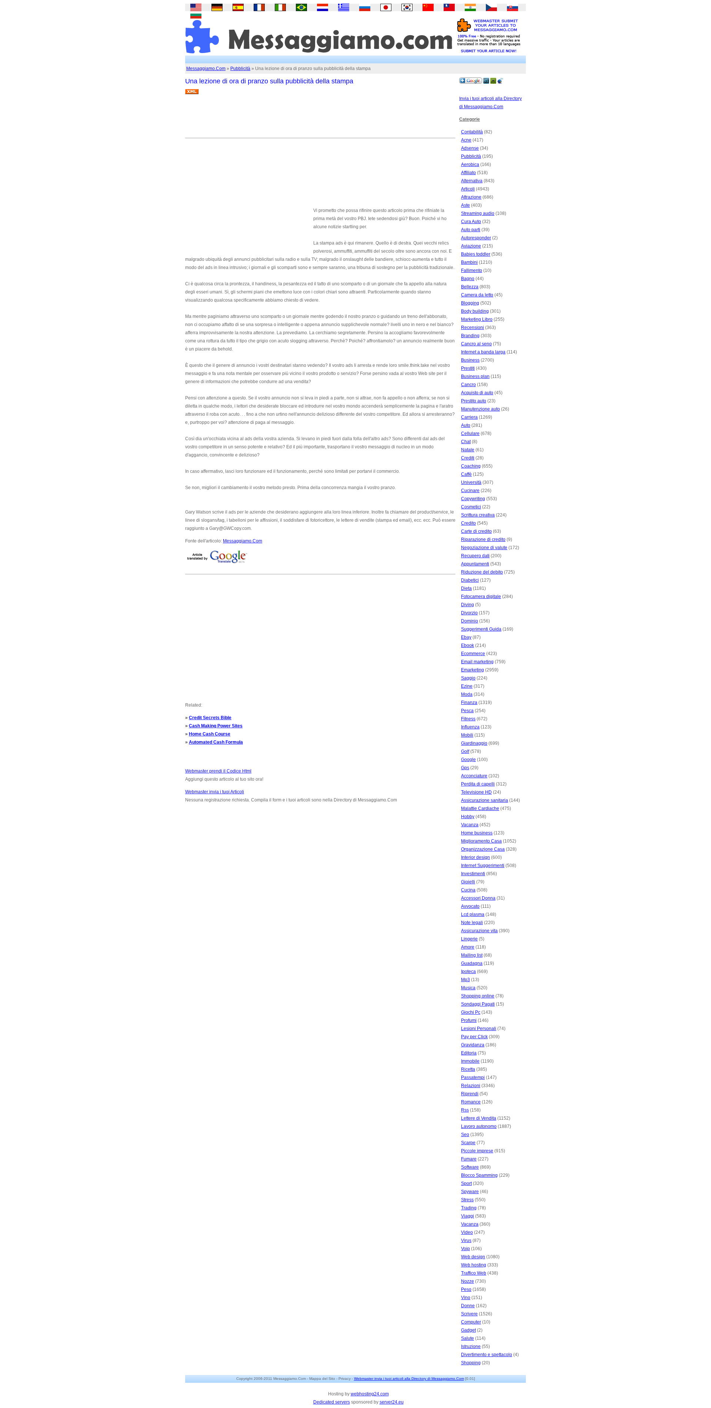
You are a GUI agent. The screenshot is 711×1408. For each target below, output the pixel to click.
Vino (465, 1297)
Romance (471, 1102)
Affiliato (468, 172)
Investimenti (473, 873)
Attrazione (471, 197)
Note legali (472, 922)
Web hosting (473, 1265)
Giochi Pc (470, 1012)
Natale (467, 449)
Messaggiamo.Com (206, 68)
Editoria (469, 1053)
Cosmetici (471, 506)
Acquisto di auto (477, 392)
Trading (469, 1208)
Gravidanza (472, 1044)
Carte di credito (476, 531)
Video (467, 1232)
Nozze (467, 1281)
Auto (465, 425)
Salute (467, 1338)
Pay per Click (474, 1036)
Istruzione (471, 1346)
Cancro (468, 384)
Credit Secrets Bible (210, 717)
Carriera (469, 417)
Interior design (475, 857)
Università (471, 482)
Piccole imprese (477, 1150)
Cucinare (470, 490)
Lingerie (469, 939)
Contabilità (472, 132)
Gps (465, 767)
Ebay (466, 637)
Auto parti (470, 229)
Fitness (468, 718)
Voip (465, 1248)
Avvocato (470, 906)
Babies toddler (475, 254)
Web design (473, 1256)
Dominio (469, 621)
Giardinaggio (474, 743)
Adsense (470, 148)
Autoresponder (476, 237)
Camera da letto (477, 295)
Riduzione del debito (482, 572)
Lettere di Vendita (478, 1118)
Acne (466, 140)
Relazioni (470, 1085)
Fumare (469, 1159)
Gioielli (468, 881)
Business (470, 360)
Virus (466, 1240)
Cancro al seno (476, 343)
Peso (466, 1289)
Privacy (344, 1379)
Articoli (468, 189)
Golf (465, 751)
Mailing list (472, 955)
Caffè (466, 474)
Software (470, 1167)
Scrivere (469, 1313)
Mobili (467, 735)
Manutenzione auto (480, 409)
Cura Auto (471, 221)
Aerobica (470, 164)
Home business (477, 833)
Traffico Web (473, 1273)
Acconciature (474, 775)
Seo (465, 1134)
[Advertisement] (320, 119)
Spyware (470, 1191)
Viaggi (467, 1216)
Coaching (471, 466)
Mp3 (465, 979)
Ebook (467, 645)
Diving (467, 604)
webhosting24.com (370, 1394)
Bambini (469, 262)
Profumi (469, 1020)
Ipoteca (468, 971)
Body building (475, 311)
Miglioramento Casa (481, 841)
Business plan (475, 376)
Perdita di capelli (478, 784)
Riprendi (469, 1093)
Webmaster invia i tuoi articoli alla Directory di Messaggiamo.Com (409, 1379)
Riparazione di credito (483, 539)
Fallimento (471, 270)
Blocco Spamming (479, 1175)
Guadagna (472, 963)
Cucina (468, 890)
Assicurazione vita (479, 930)
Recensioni (472, 327)
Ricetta (468, 1069)
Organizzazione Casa (483, 849)
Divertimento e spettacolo (486, 1354)
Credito (468, 523)
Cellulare (470, 433)
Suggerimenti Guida (481, 629)
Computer (471, 1322)
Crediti (467, 458)
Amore (467, 947)
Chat (466, 441)
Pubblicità (240, 68)
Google (468, 759)
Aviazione (471, 246)
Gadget (468, 1330)
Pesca (467, 710)
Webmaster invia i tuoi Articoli (214, 791)
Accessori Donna (478, 898)
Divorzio (469, 612)
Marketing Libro (477, 319)
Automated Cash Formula (216, 742)
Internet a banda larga (483, 352)
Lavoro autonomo (479, 1126)
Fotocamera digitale (481, 596)
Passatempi (473, 1077)
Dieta (466, 588)
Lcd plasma (472, 914)
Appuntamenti (475, 564)
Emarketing (472, 670)
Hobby (467, 816)
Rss (465, 1110)
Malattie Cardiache (480, 808)
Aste (465, 205)
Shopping (471, 1362)
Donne (468, 1305)
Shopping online (477, 996)
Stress (467, 1199)
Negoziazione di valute (484, 547)
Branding (470, 335)
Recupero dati (475, 555)
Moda (467, 694)
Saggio (468, 678)
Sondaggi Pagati (478, 1004)
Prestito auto (473, 401)
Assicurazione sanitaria (484, 800)
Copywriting (473, 498)
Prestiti (468, 368)
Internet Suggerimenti (482, 865)
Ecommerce (473, 653)
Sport (466, 1183)
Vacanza (469, 824)
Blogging (470, 303)
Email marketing (477, 661)
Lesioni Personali (478, 1028)
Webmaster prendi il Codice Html (218, 771)
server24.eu (392, 1402)
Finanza (469, 702)
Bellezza (469, 286)
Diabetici (470, 580)
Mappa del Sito (322, 1379)
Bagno (467, 278)
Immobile (470, 1061)
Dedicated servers (331, 1402)
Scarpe (468, 1142)
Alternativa (472, 180)
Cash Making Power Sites (216, 725)
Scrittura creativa (478, 515)
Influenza (470, 727)
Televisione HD (476, 792)
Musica (468, 987)
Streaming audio (477, 213)
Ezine (467, 686)
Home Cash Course (209, 734)
